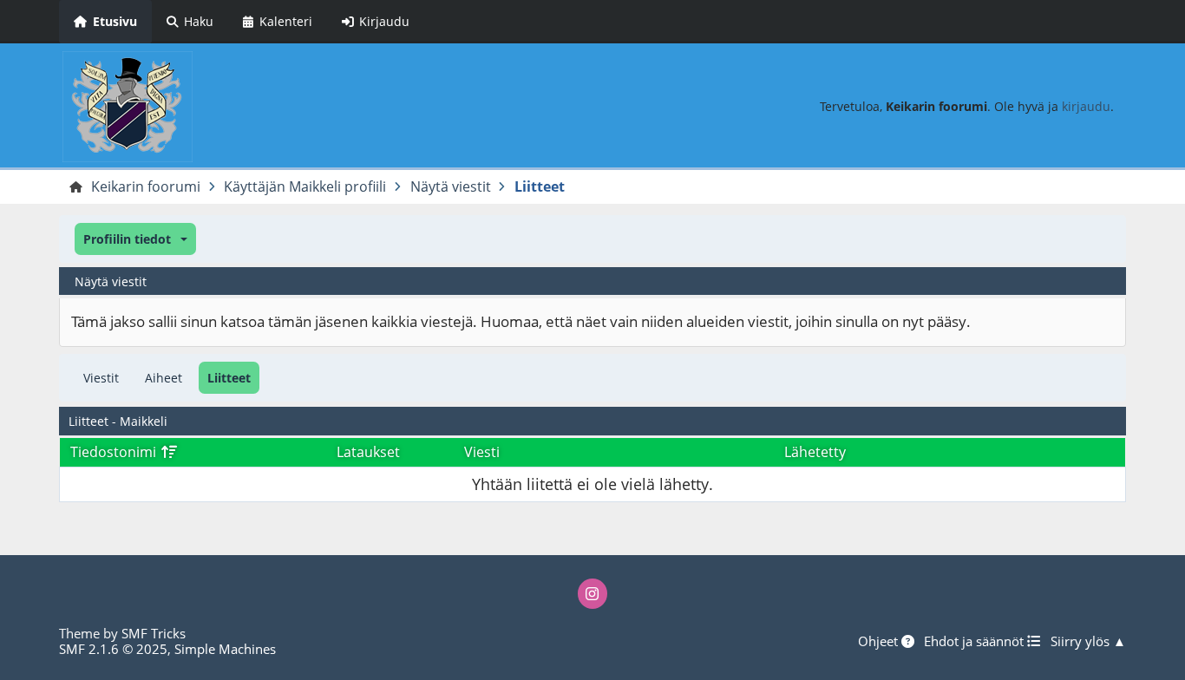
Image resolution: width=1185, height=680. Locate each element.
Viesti (482, 451)
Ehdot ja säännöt (975, 641)
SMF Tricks (153, 633)
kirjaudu (1086, 106)
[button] (135, 239)
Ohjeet (879, 641)
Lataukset (368, 451)
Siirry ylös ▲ (1088, 641)
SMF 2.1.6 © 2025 (113, 648)
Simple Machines (225, 648)
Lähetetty (815, 451)
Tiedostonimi (115, 451)
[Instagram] (592, 593)
